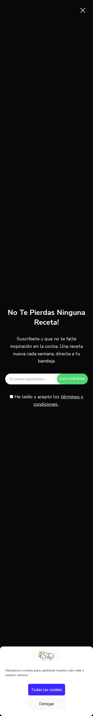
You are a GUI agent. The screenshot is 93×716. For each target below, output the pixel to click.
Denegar (46, 703)
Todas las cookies (46, 689)
